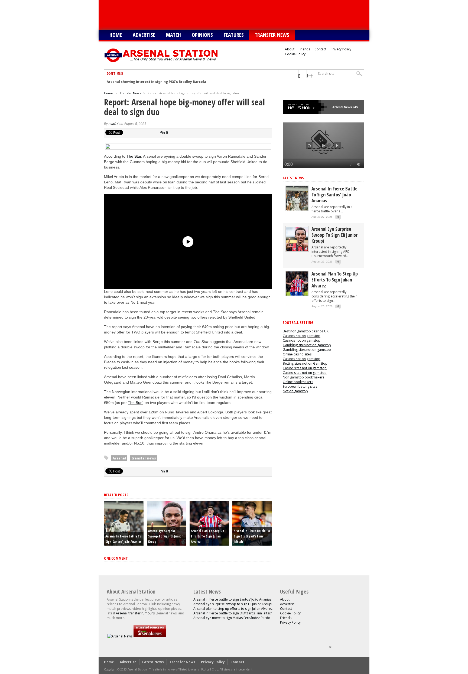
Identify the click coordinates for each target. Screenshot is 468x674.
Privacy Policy (341, 49)
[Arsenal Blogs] (150, 636)
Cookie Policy (295, 54)
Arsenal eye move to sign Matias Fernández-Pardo (231, 617)
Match (173, 34)
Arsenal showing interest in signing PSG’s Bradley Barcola (156, 81)
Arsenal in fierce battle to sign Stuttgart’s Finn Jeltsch (252, 536)
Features (234, 34)
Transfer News (272, 34)
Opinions (202, 34)
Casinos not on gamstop (301, 335)
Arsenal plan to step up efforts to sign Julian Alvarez (207, 536)
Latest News (293, 177)
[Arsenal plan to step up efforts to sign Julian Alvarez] (297, 294)
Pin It (164, 132)
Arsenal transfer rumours (135, 613)
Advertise (144, 34)
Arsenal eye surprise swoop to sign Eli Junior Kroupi (165, 536)
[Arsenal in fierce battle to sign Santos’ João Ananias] (297, 209)
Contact (320, 49)
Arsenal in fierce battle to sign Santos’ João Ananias (334, 194)
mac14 (114, 124)
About (289, 49)
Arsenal (119, 458)
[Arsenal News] (120, 636)
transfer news (143, 458)
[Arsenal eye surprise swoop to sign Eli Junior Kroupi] (297, 249)
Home (115, 34)
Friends (304, 49)
